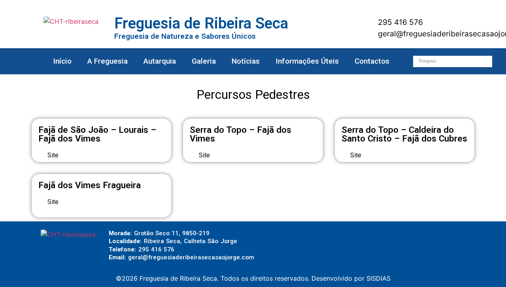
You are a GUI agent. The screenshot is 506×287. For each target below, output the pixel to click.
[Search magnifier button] (486, 61)
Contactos (372, 61)
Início (62, 61)
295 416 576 (399, 22)
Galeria (204, 61)
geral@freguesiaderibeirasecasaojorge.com (191, 257)
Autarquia (159, 61)
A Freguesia (107, 61)
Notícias (246, 61)
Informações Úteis (307, 61)
